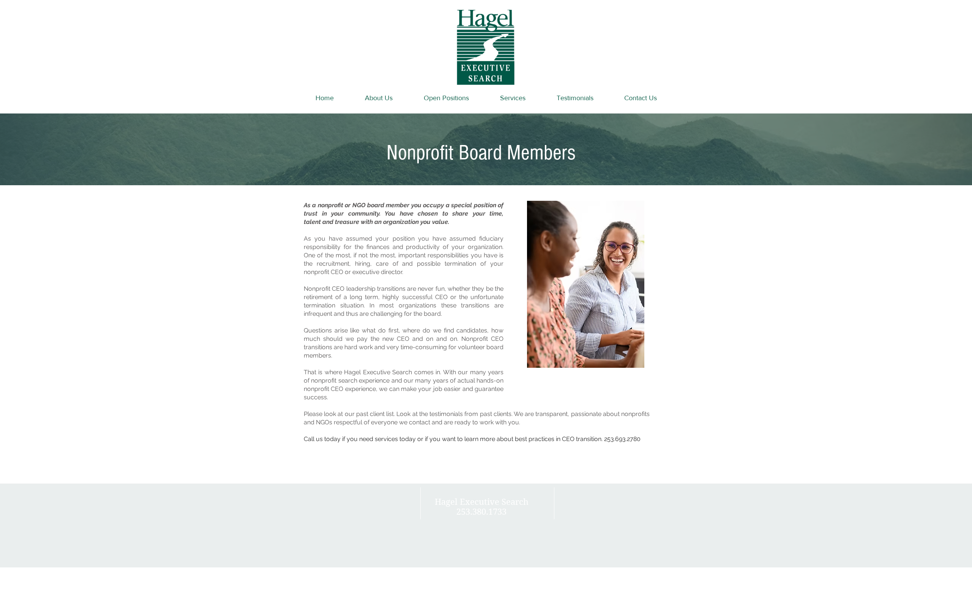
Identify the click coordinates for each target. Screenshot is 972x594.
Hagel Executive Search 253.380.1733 (482, 507)
